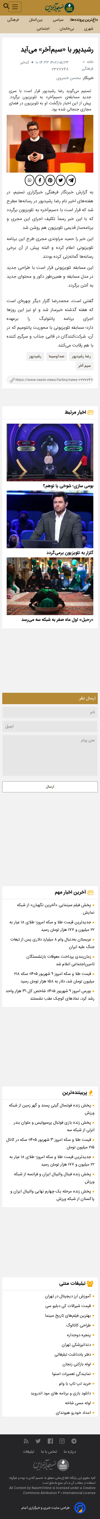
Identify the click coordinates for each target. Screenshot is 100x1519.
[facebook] (40, 180)
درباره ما (70, 1452)
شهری (88, 29)
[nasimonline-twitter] (38, 1441)
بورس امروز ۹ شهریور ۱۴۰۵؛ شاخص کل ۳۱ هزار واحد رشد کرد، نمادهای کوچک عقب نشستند (50, 995)
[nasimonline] (50, 1441)
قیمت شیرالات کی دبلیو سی (68, 1306)
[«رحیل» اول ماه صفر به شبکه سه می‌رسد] (50, 586)
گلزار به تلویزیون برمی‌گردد (69, 553)
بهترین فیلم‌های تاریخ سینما (68, 1315)
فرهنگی (13, 20)
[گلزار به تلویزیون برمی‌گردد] (50, 519)
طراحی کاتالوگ (78, 1325)
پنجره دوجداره (79, 1335)
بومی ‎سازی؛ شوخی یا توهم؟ (68, 486)
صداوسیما (56, 356)
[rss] (26, 1441)
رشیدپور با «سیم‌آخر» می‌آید (57, 49)
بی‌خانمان (67, 29)
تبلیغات (29, 1452)
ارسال (50, 787)
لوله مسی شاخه (78, 1403)
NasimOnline (42, 1488)
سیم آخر (84, 366)
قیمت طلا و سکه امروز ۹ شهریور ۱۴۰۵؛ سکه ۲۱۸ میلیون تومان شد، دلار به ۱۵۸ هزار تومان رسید (54, 977)
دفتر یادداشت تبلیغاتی (72, 1354)
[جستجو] (6, 6)
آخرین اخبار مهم (71, 892)
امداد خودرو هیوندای (73, 1412)
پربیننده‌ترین (75, 1093)
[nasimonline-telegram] (74, 1441)
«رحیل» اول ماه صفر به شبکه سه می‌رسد (57, 620)
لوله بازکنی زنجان (76, 1364)
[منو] (15, 7)
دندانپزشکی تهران (76, 1344)
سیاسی (58, 20)
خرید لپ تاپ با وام (75, 1383)
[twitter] (61, 180)
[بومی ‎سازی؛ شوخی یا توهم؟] (50, 452)
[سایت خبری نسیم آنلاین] (59, 7)
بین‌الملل (35, 20)
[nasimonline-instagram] (62, 1441)
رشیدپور (35, 356)
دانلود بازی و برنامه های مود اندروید (61, 1393)
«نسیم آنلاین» (34, 1478)
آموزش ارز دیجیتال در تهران (68, 1296)
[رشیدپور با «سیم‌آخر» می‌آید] (50, 144)
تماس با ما (49, 1452)
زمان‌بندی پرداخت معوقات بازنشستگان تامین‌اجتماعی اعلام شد (60, 960)
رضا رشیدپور (81, 356)
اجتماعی (43, 29)
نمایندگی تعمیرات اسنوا (71, 1374)
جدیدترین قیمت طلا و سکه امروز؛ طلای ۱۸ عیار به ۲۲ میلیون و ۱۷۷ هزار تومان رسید (51, 926)
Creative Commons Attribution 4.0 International (59, 1491)
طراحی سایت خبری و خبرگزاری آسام (45, 1508)
